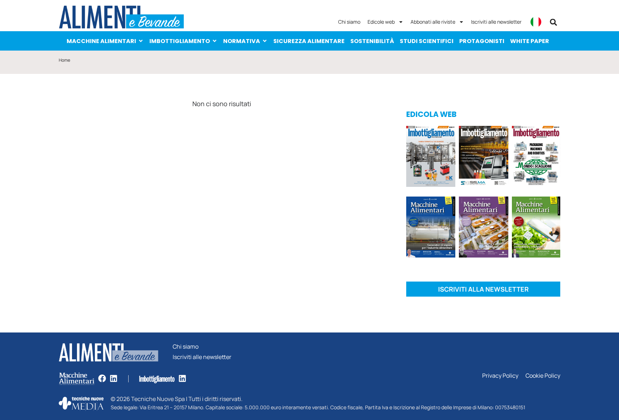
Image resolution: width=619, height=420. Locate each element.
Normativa (241, 41)
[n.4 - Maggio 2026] (483, 157)
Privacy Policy (500, 375)
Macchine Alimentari (101, 41)
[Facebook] (102, 378)
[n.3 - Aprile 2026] (536, 157)
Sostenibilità (372, 41)
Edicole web (381, 21)
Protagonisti (481, 41)
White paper (529, 41)
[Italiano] (536, 21)
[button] (553, 22)
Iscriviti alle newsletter (496, 21)
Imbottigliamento (179, 41)
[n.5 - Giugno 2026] (430, 228)
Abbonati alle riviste (433, 21)
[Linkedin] (113, 378)
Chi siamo (349, 21)
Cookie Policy (543, 375)
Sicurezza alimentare (309, 41)
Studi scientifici (427, 41)
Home (64, 60)
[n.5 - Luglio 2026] (430, 157)
